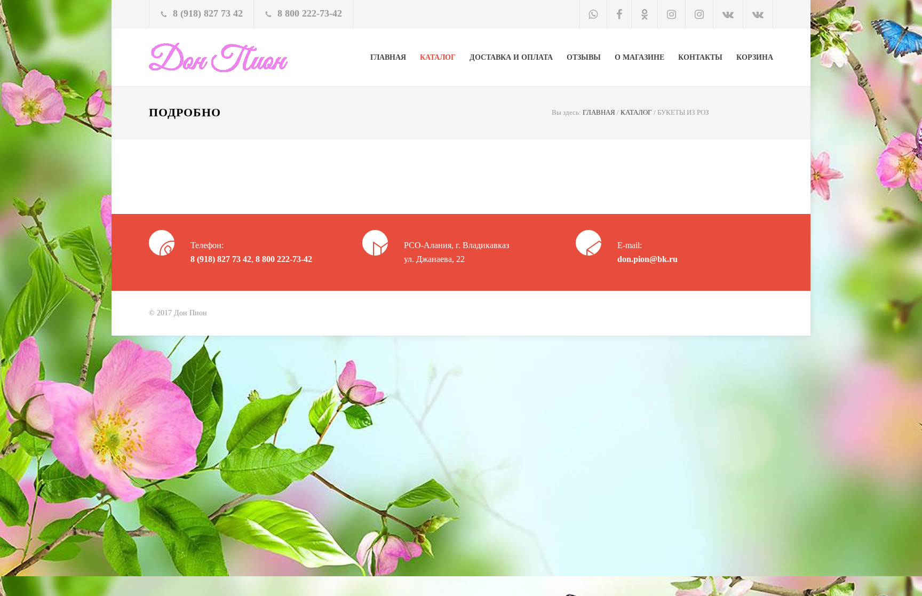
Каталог (438, 57)
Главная (388, 57)
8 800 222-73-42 (309, 13)
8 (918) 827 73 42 (208, 13)
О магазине (639, 57)
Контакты (700, 57)
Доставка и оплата (511, 57)
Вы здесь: (566, 112)
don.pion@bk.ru (647, 259)
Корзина (754, 57)
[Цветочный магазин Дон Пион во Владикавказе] (247, 57)
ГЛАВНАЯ (599, 112)
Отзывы (584, 57)
